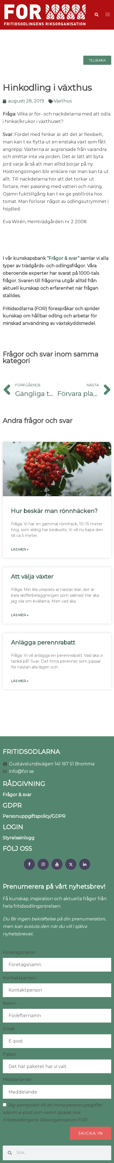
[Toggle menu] (107, 14)
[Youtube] (57, 864)
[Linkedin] (84, 864)
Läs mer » (19, 549)
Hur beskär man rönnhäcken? (54, 510)
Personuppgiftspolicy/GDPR (34, 816)
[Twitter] (70, 864)
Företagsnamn (19, 952)
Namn (9, 1003)
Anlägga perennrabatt (43, 642)
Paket (9, 1054)
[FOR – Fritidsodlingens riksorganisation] (45, 14)
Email (9, 1028)
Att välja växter (32, 576)
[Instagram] (43, 864)
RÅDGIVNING (24, 784)
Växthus (63, 101)
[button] (96, 14)
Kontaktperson (19, 978)
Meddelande (17, 1079)
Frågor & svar (17, 794)
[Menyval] (29, 864)
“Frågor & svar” (63, 258)
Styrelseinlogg (19, 837)
